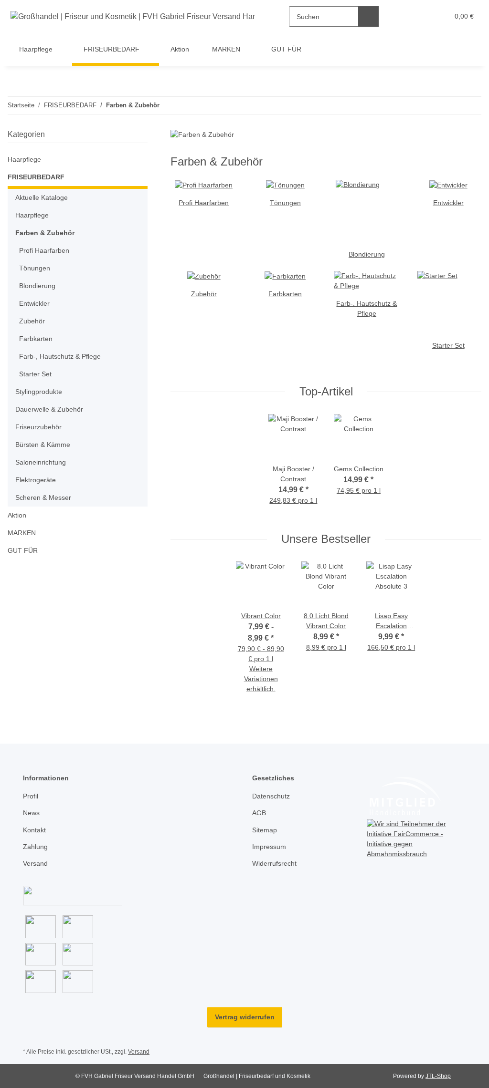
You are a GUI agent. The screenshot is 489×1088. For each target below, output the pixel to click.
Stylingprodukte (38, 391)
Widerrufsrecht (274, 863)
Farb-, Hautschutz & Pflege (60, 356)
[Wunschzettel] (423, 16)
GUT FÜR (23, 550)
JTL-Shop (438, 1076)
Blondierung (367, 254)
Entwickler (448, 203)
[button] (404, 16)
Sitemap (264, 830)
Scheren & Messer (43, 497)
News (31, 813)
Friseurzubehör (38, 427)
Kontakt (34, 830)
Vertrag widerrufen (245, 1017)
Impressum (269, 846)
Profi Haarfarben (204, 203)
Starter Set (448, 345)
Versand (35, 863)
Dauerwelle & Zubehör (49, 409)
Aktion (17, 515)
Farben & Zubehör (44, 233)
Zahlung (35, 846)
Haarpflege (24, 159)
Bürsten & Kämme (42, 444)
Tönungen (285, 203)
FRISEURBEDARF (36, 177)
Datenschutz (271, 796)
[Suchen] (368, 16)
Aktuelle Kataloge (41, 197)
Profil (30, 796)
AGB (259, 813)
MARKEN (22, 533)
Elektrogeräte (35, 480)
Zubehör (204, 294)
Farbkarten (285, 294)
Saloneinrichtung (40, 462)
